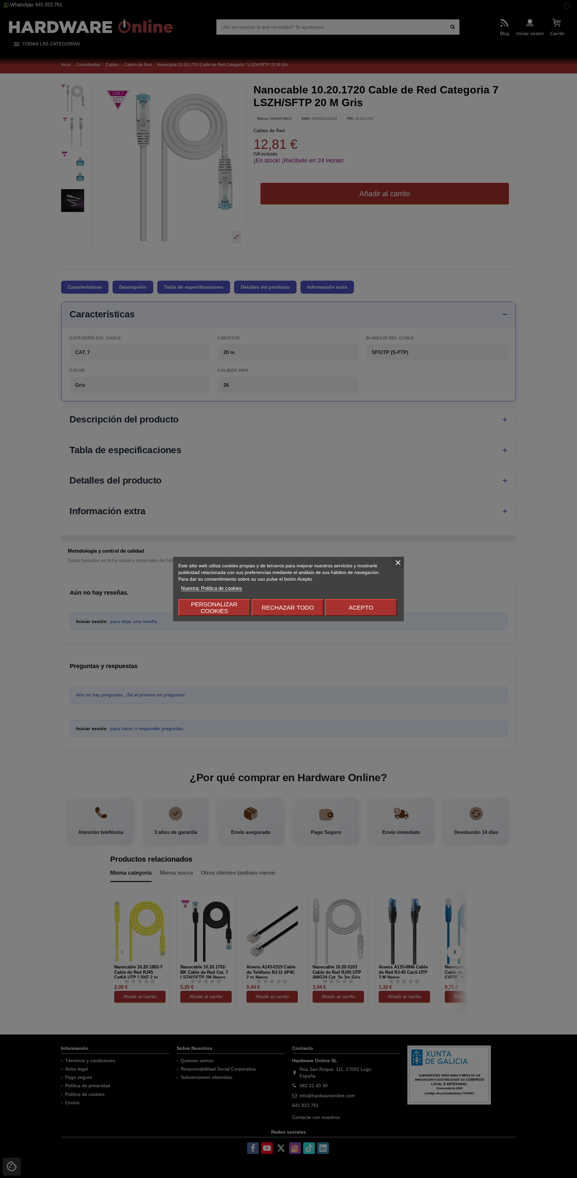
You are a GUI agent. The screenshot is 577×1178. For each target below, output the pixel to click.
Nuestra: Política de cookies (211, 588)
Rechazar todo (288, 607)
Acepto (361, 607)
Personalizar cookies (214, 607)
